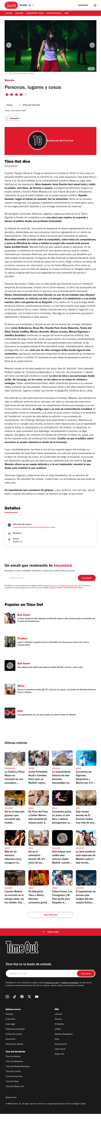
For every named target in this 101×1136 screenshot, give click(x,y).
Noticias (9, 13)
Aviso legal (10, 1024)
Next (92, 45)
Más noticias (50, 915)
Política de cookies (14, 1034)
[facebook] (22, 996)
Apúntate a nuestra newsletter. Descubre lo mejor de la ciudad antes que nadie (39, 571)
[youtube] (36, 996)
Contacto (9, 1014)
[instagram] (7, 996)
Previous (8, 45)
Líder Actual (60, 1049)
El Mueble (59, 1024)
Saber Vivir (59, 1054)
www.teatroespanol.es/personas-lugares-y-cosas (34, 527)
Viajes (66, 13)
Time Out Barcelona (14, 1062)
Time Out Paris (12, 1082)
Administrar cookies (14, 1044)
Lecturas (58, 1014)
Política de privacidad (15, 1029)
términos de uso (50, 586)
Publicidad (10, 1019)
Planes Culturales (54, 13)
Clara (57, 1039)
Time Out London (13, 1072)
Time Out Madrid (13, 1057)
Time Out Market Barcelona (18, 1067)
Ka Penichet (66, 141)
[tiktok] (14, 996)
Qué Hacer (19, 13)
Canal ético (10, 1039)
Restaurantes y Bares (35, 13)
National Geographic (64, 1034)
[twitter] (29, 996)
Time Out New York (14, 1077)
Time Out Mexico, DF (15, 1087)
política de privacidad (69, 586)
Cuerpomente (61, 1044)
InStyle (58, 1029)
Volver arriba (53, 932)
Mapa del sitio (11, 1098)
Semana (58, 1019)
